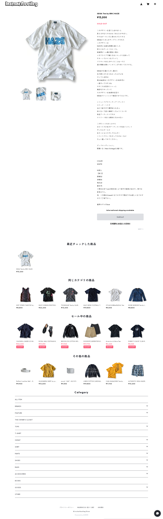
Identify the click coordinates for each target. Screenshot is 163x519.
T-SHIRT (18, 433)
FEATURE (18, 413)
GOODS (18, 487)
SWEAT (18, 440)
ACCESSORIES (20, 474)
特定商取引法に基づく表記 (85, 507)
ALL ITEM (18, 399)
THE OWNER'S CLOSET (24, 420)
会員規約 (100, 507)
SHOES (17, 460)
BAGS (17, 467)
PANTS (17, 454)
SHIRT (17, 447)
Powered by (79, 515)
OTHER (17, 494)
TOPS (17, 427)
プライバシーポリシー (67, 507)
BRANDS (18, 406)
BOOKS (18, 481)
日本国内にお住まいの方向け (120, 224)
